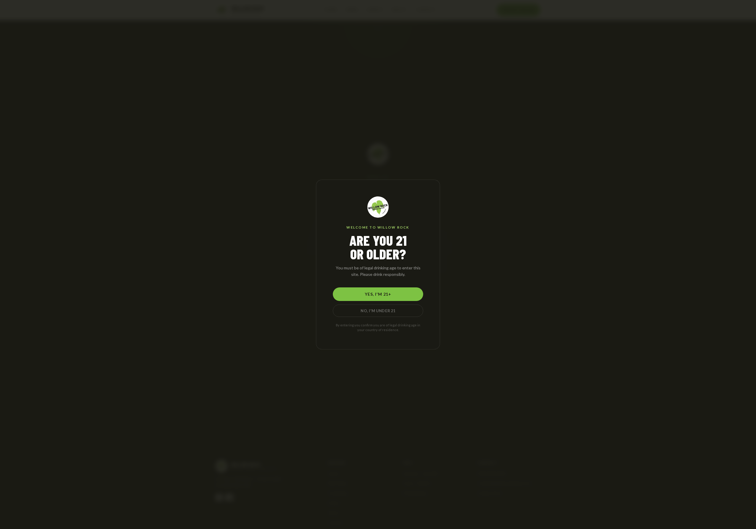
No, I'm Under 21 (378, 310)
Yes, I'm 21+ (378, 294)
